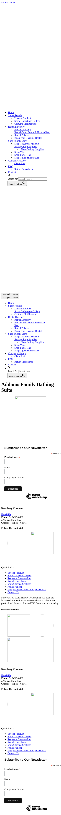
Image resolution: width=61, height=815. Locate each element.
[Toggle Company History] (56, 353)
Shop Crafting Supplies (32, 149)
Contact (12, 172)
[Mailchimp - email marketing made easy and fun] (36, 499)
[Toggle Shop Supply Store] (56, 334)
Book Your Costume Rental (28, 138)
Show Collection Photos (19, 575)
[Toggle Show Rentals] (56, 306)
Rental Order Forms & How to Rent (32, 132)
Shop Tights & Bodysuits (26, 157)
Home (11, 112)
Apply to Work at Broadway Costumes (27, 589)
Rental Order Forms (17, 581)
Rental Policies (21, 135)
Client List (19, 163)
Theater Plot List (22, 118)
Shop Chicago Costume (19, 584)
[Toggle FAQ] (56, 359)
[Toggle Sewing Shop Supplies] (56, 339)
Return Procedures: (23, 169)
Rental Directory (22, 129)
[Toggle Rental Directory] (56, 317)
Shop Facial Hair (22, 155)
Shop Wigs (19, 152)
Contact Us (13, 592)
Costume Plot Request (25, 123)
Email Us (6, 514)
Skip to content (8, 2)
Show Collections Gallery (27, 121)
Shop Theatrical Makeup (26, 143)
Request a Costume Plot (19, 578)
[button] (9, 176)
